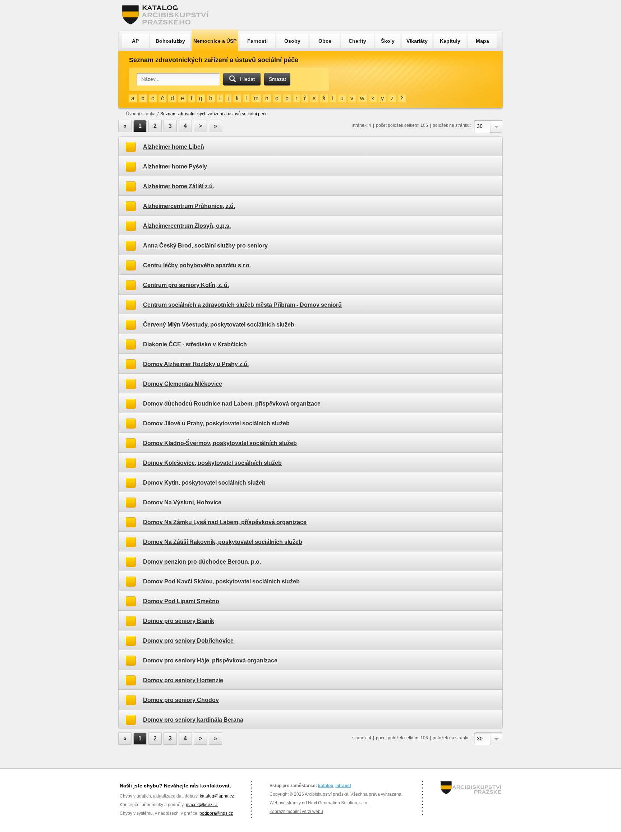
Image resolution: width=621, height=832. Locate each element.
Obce (324, 41)
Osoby (292, 41)
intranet (343, 785)
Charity (357, 41)
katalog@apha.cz (217, 796)
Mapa (482, 41)
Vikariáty (417, 41)
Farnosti (257, 41)
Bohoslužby (170, 41)
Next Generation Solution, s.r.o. (338, 802)
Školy (388, 41)
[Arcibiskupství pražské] (471, 787)
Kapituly (450, 41)
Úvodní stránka (141, 113)
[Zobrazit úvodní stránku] (167, 15)
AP (135, 41)
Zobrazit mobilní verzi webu (296, 811)
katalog (325, 785)
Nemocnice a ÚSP (214, 41)
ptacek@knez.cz (202, 804)
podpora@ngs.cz (216, 813)
